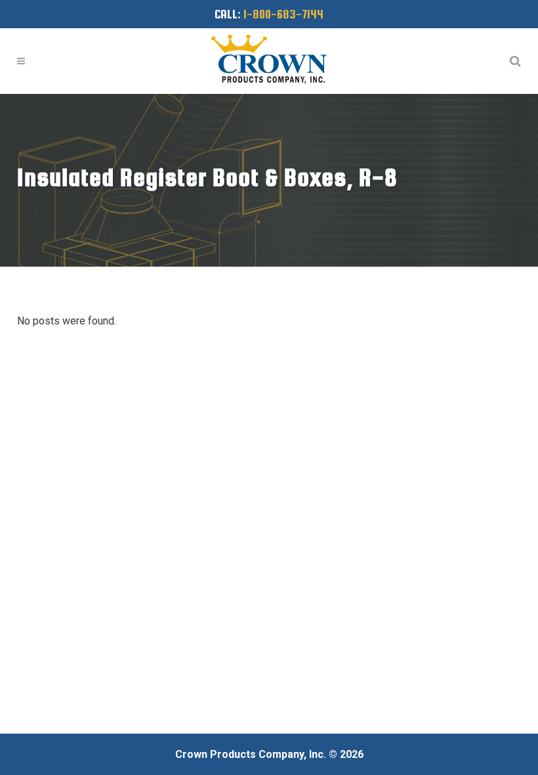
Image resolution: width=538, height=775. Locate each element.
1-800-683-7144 (283, 14)
